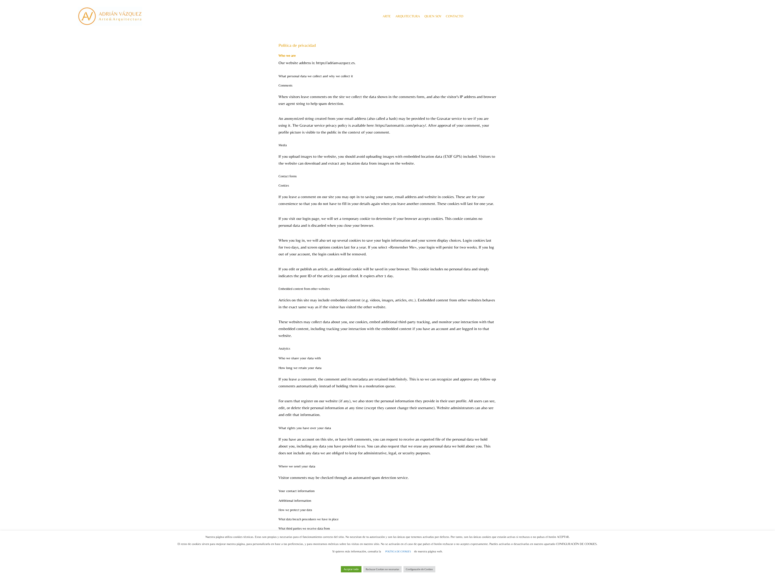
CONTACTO (454, 16)
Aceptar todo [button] (351, 569)
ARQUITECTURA (407, 16)
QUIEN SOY (432, 16)
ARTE (387, 16)
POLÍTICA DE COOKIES (398, 551)
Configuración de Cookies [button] (419, 569)
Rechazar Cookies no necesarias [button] (382, 569)
